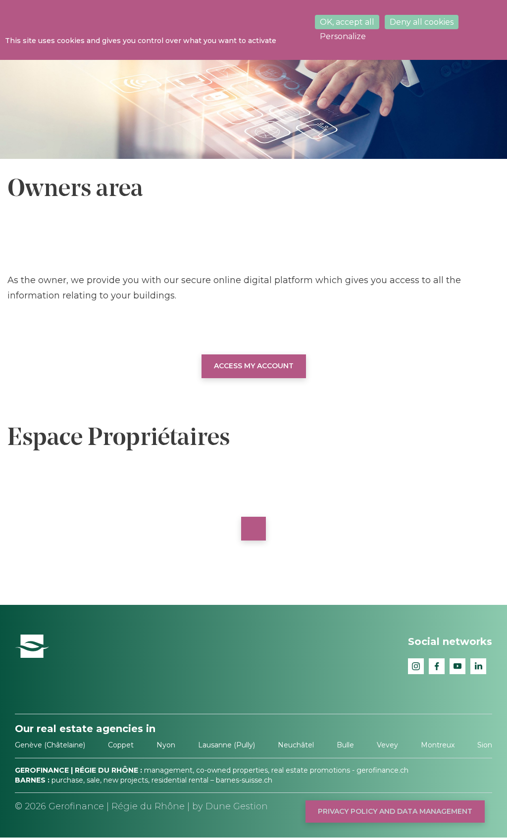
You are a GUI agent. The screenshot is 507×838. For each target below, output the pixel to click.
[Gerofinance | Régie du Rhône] (32, 645)
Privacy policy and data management (395, 811)
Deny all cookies (422, 22)
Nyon (165, 744)
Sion (484, 744)
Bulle (345, 744)
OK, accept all (347, 22)
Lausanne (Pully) (226, 744)
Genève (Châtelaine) (50, 744)
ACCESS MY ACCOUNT (254, 365)
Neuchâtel (296, 744)
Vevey (387, 744)
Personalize (343, 36)
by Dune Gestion (230, 806)
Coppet (121, 744)
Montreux (438, 744)
